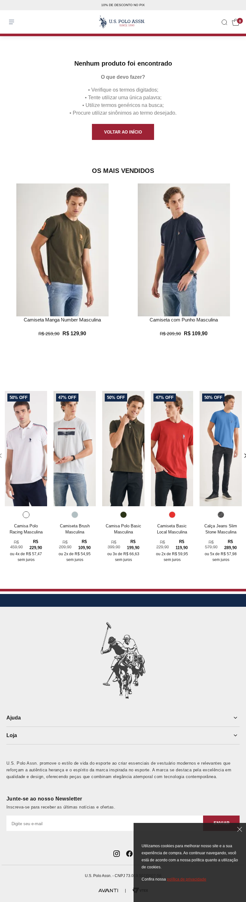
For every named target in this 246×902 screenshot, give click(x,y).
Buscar (10, 16)
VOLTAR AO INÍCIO (123, 132)
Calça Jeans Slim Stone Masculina (220, 529)
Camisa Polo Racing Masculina (26, 529)
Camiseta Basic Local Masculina (172, 529)
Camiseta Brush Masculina (75, 529)
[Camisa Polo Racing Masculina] (26, 448)
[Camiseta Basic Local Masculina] (172, 448)
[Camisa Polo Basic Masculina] (123, 448)
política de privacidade (186, 879)
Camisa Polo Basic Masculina (123, 529)
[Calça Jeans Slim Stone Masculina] (221, 448)
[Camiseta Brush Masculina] (74, 448)
